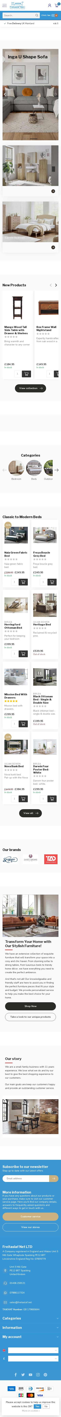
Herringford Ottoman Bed (13, 626)
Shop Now (31, 1006)
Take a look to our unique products (30, 1017)
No (46, 1406)
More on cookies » (31, 1410)
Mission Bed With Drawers (15, 696)
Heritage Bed (42, 624)
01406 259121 (17, 1283)
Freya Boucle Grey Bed (41, 554)
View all (28, 813)
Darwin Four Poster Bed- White (41, 769)
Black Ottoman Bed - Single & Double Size (43, 699)
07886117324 (17, 1292)
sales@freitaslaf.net (21, 1302)
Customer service (30, 1216)
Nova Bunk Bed (14, 766)
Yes (37, 1406)
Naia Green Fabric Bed (15, 554)
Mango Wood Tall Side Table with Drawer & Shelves (16, 330)
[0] (56, 5)
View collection (28, 388)
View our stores (30, 1227)
